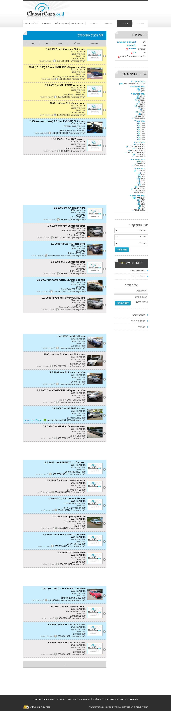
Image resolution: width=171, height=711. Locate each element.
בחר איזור (140, 142)
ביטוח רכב (93, 23)
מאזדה (142, 98)
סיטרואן (142, 104)
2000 (143, 133)
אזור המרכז (140, 148)
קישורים (61, 699)
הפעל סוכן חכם (138, 276)
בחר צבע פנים (138, 196)
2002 (143, 129)
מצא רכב (140, 23)
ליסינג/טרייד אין (111, 699)
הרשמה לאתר (139, 315)
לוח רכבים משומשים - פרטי (134, 84)
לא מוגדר (141, 171)
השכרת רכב (109, 23)
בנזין (143, 162)
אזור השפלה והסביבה (136, 152)
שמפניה (141, 187)
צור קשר (37, 699)
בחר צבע (141, 168)
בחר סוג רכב (139, 81)
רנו (143, 110)
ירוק (143, 177)
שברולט (141, 112)
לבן (143, 173)
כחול (143, 181)
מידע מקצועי (46, 23)
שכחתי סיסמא (141, 302)
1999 (143, 135)
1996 (143, 139)
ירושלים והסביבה (138, 150)
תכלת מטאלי (139, 189)
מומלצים (97, 699)
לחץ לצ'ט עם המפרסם (33, 420)
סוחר (143, 91)
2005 (143, 125)
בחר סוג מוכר (138, 87)
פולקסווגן (141, 106)
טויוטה (142, 96)
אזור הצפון (140, 144)
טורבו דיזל (141, 164)
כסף (143, 175)
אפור (143, 179)
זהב (143, 185)
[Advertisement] (106, 7)
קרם (143, 208)
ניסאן (143, 102)
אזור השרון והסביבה (137, 146)
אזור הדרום (140, 154)
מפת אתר (71, 699)
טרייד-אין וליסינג (77, 23)
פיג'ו (143, 114)
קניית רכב (124, 23)
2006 (143, 123)
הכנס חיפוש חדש (137, 270)
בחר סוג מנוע (139, 159)
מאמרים (141, 327)
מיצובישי (141, 100)
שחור (143, 200)
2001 (143, 131)
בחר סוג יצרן (139, 94)
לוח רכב (124, 699)
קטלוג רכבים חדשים (30, 23)
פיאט (143, 108)
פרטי (143, 89)
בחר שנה (140, 121)
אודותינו (134, 699)
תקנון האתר (49, 699)
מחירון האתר (84, 699)
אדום (143, 183)
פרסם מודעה (130, 263)
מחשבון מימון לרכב (62, 23)
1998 (143, 137)
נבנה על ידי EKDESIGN (40, 707)
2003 (143, 127)
